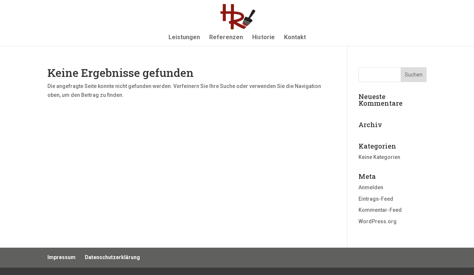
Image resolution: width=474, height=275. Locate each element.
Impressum (61, 257)
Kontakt (295, 38)
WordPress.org (377, 221)
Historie (263, 38)
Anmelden (370, 187)
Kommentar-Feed (380, 210)
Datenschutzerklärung (112, 257)
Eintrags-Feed (375, 199)
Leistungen (184, 38)
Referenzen (226, 38)
